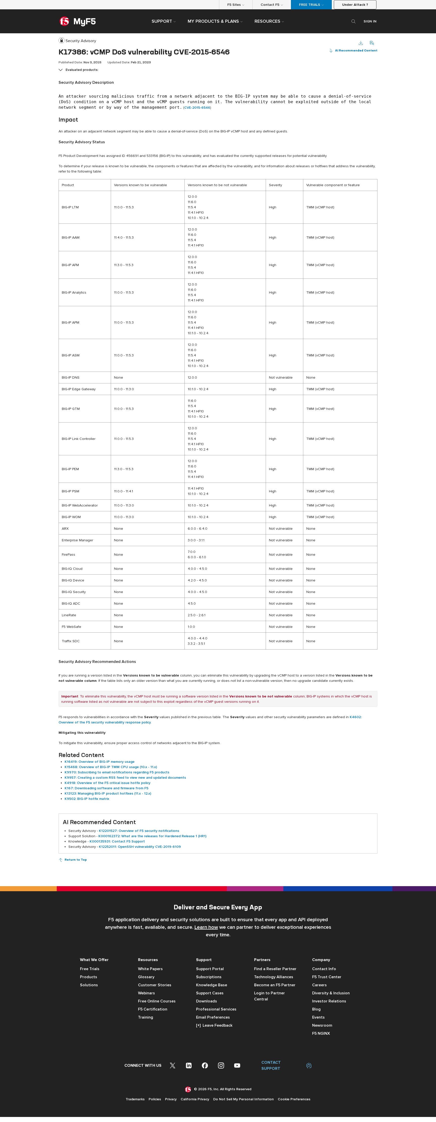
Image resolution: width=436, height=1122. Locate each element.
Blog (316, 1009)
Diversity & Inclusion (331, 993)
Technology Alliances (273, 976)
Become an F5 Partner (274, 985)
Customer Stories (154, 985)
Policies (155, 1099)
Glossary (146, 976)
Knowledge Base (211, 985)
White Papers (150, 968)
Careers (319, 985)
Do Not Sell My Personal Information (243, 1099)
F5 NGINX (321, 1033)
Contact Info (324, 968)
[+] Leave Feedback (214, 1025)
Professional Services (216, 1009)
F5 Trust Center (326, 976)
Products (88, 976)
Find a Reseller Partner (275, 968)
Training (145, 1017)
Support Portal (210, 968)
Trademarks (135, 1099)
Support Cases (210, 993)
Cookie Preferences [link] (294, 1099)
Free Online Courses (157, 1001)
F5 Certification (152, 1009)
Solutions (89, 985)
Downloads (206, 1001)
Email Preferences (213, 1017)
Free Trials (89, 968)
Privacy (171, 1099)
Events (318, 1017)
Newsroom (322, 1025)
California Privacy (195, 1099)
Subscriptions (209, 976)
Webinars (146, 993)
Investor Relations (329, 1001)
